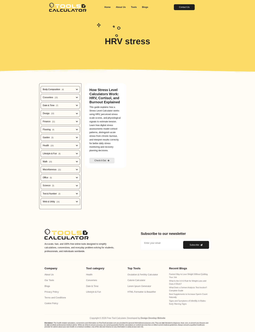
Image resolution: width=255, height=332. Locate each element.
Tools (134, 7)
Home (107, 7)
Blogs (145, 7)
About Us (121, 7)
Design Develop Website (153, 318)
